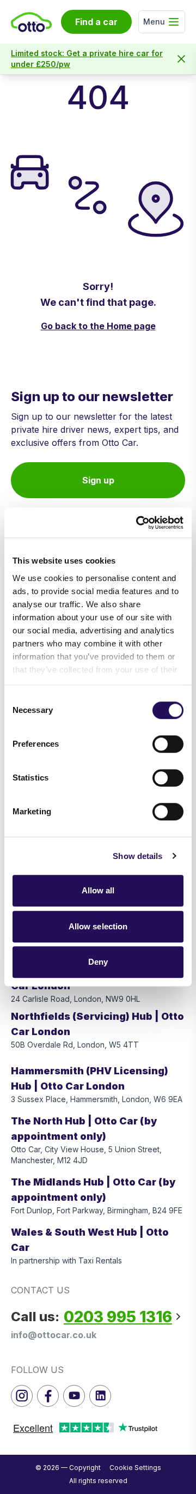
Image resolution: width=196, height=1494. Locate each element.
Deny (98, 961)
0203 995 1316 (118, 1317)
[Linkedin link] (100, 1396)
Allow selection (98, 926)
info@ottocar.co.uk (53, 1334)
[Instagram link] (22, 1396)
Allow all (98, 890)
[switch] (167, 744)
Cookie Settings (135, 1467)
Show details (137, 856)
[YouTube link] (74, 1396)
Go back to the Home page (98, 325)
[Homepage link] (31, 22)
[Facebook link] (48, 1396)
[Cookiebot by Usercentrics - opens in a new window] (138, 523)
